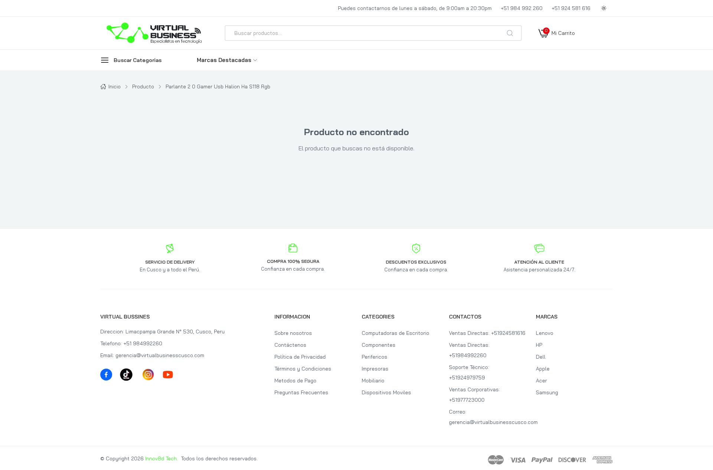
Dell (541, 356)
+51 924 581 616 (570, 8)
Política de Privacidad (300, 356)
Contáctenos (290, 345)
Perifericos (374, 356)
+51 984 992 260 (522, 8)
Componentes (378, 345)
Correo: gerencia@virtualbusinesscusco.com (487, 416)
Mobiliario (373, 380)
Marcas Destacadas (224, 59)
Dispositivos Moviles (386, 392)
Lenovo (544, 333)
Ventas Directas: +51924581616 (487, 333)
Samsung (547, 392)
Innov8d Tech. (161, 458)
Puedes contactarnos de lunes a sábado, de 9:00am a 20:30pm (415, 8)
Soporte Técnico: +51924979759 (469, 372)
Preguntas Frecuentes (301, 392)
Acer (541, 380)
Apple (543, 368)
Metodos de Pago (295, 380)
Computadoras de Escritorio (395, 333)
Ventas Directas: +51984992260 (469, 350)
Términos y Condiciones (302, 368)
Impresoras (375, 368)
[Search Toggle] (542, 52)
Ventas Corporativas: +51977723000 (474, 394)
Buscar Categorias (138, 60)
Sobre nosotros (293, 333)
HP (539, 345)
